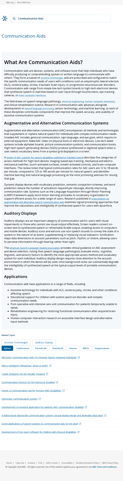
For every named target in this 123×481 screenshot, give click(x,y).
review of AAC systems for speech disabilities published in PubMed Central (44, 157)
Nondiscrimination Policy (87, 463)
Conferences (22, 348)
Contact (31, 463)
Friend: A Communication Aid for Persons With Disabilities (31, 390)
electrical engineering (73, 101)
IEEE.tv (86, 348)
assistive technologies (52, 77)
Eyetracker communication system (19, 398)
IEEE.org (10, 2)
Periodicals (41, 348)
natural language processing (39, 108)
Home (9, 463)
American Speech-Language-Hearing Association (35, 247)
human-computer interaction (100, 101)
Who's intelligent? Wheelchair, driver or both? (25, 365)
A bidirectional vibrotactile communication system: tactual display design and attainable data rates (52, 415)
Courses (73, 348)
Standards (57, 348)
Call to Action (52, 463)
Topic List (19, 463)
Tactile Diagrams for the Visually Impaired (23, 373)
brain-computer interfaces (32, 95)
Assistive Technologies (16, 342)
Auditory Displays (44, 342)
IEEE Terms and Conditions (105, 467)
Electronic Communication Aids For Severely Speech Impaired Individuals (39, 357)
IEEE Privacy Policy (110, 463)
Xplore (7, 348)
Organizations (102, 348)
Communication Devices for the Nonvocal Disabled (28, 382)
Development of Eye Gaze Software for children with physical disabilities (39, 432)
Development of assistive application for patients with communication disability (43, 407)
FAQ (40, 463)
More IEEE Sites (24, 2)
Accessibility (67, 463)
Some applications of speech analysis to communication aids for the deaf (40, 423)
